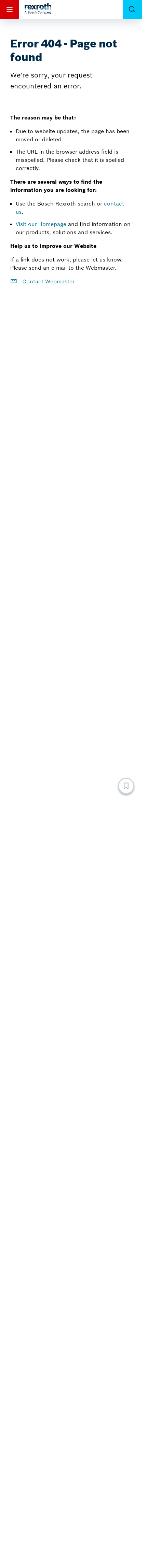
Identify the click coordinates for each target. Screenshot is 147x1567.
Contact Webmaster (48, 281)
